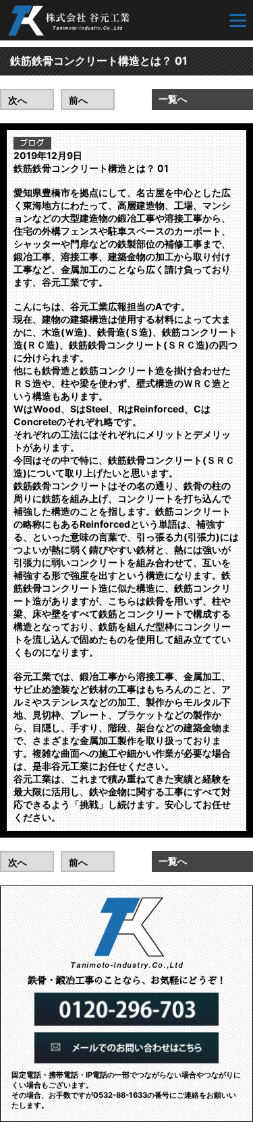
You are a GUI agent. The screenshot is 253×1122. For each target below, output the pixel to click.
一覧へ (173, 98)
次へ (17, 100)
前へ (78, 100)
